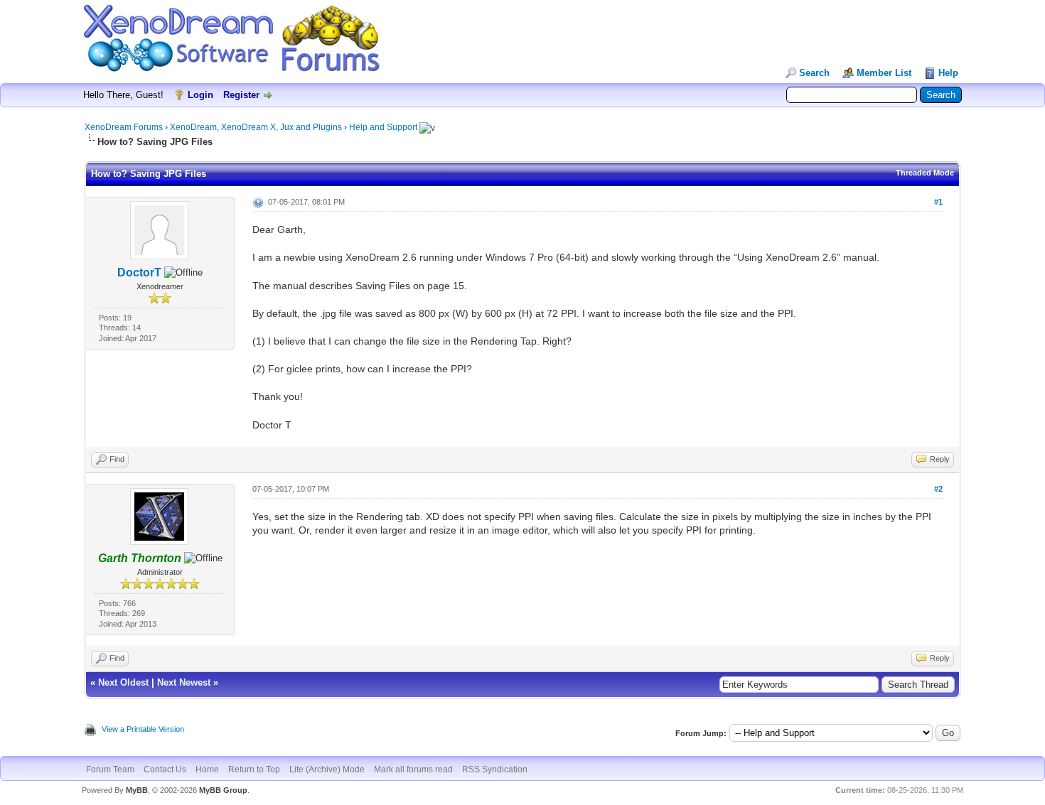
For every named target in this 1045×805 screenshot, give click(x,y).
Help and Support (383, 127)
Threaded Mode (925, 172)
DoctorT (139, 272)
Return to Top (254, 769)
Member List (884, 72)
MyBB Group (223, 790)
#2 (938, 489)
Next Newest (183, 682)
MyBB (137, 790)
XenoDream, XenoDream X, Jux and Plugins (256, 127)
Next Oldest (123, 682)
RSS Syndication (494, 769)
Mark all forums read (413, 769)
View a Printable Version (143, 729)
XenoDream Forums (124, 127)
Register (241, 95)
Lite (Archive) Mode (327, 769)
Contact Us (165, 769)
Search (814, 72)
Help (948, 72)
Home (207, 769)
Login (200, 95)
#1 (938, 202)
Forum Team (110, 769)
